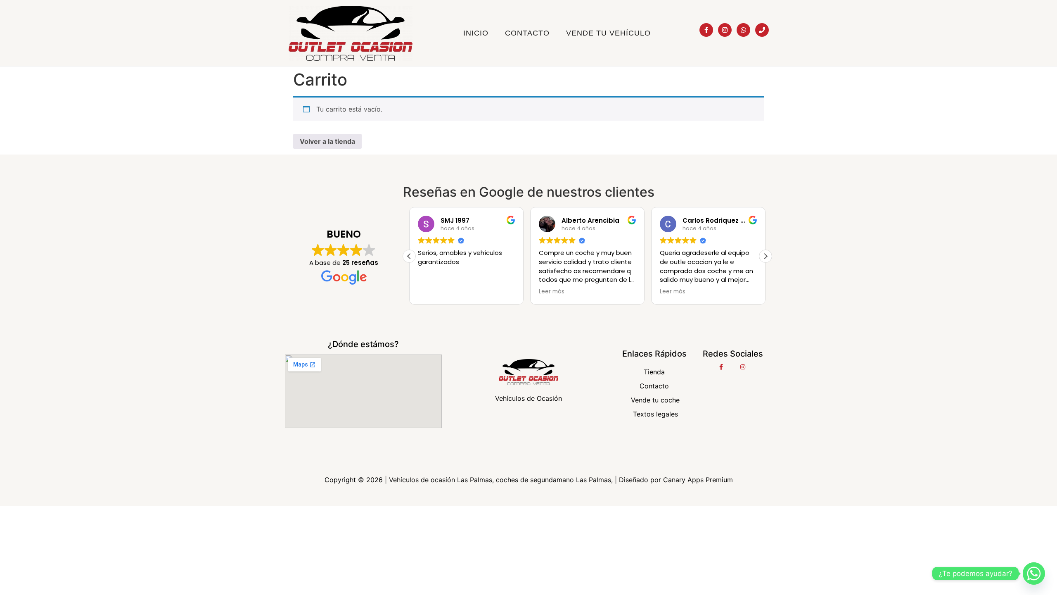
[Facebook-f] (706, 30)
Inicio (475, 33)
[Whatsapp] (743, 30)
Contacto (527, 33)
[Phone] (762, 30)
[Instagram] (725, 30)
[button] (765, 256)
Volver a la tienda (327, 141)
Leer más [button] (551, 291)
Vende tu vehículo (608, 33)
